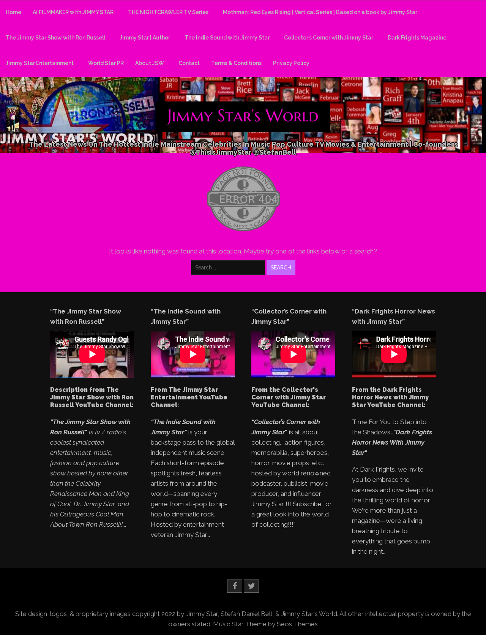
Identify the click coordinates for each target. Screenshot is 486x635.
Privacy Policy (291, 63)
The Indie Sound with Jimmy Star (227, 38)
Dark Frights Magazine (417, 38)
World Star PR (106, 63)
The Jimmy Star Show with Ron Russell (55, 38)
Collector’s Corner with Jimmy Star (328, 38)
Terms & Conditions (236, 63)
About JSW (149, 63)
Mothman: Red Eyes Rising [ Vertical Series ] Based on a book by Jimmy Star (320, 12)
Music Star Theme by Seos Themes (265, 624)
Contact (189, 63)
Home (13, 12)
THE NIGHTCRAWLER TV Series (168, 12)
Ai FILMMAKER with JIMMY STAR (73, 12)
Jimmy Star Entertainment (40, 63)
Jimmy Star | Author (145, 38)
